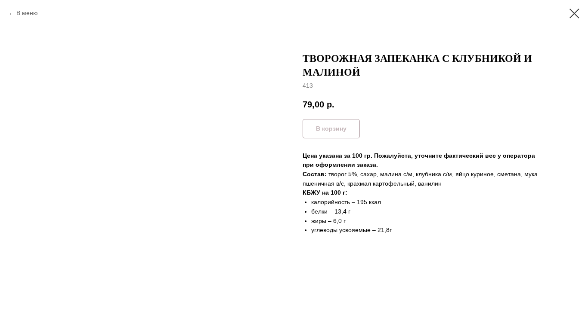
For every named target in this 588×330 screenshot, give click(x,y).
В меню (27, 12)
